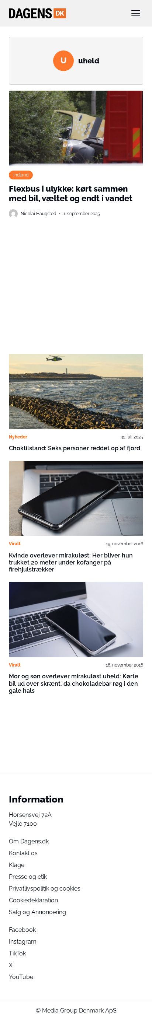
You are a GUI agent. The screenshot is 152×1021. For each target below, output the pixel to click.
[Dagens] (64, 13)
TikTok (17, 953)
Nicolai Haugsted (38, 213)
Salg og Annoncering (37, 912)
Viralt (15, 543)
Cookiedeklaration (33, 900)
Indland (20, 175)
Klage (16, 864)
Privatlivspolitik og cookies (44, 888)
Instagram (23, 941)
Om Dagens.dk (29, 841)
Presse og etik (28, 876)
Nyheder (18, 437)
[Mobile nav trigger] (135, 13)
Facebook (22, 929)
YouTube (21, 976)
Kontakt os (23, 853)
